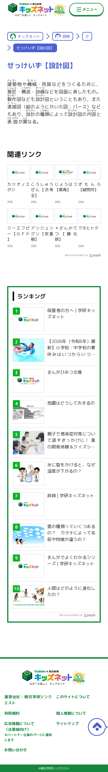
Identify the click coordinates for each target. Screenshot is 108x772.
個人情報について (71, 713)
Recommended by (76, 255)
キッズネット (29, 36)
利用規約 (11, 713)
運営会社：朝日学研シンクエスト (28, 699)
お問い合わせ (15, 749)
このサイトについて (73, 696)
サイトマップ (67, 723)
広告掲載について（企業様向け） (28, 731)
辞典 (66, 36)
